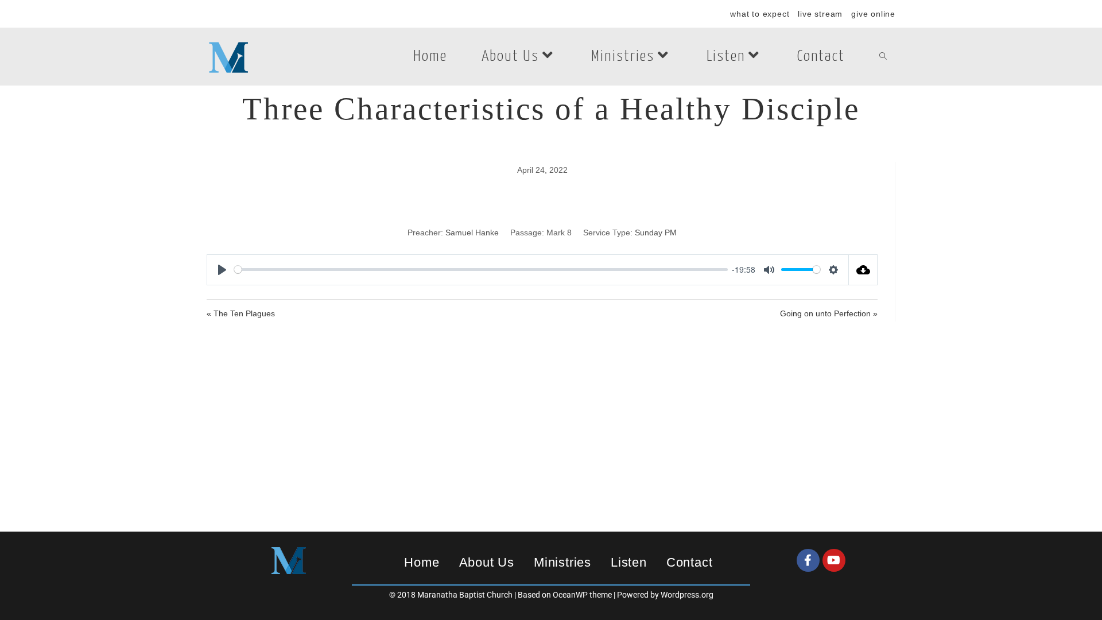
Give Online (873, 13)
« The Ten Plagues (241, 313)
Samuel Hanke (472, 232)
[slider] (481, 269)
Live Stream (820, 13)
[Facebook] (808, 560)
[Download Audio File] (863, 269)
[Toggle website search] (883, 57)
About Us (486, 562)
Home (421, 562)
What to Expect (759, 13)
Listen (629, 562)
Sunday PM (656, 232)
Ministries (562, 562)
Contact (689, 562)
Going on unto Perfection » (829, 313)
